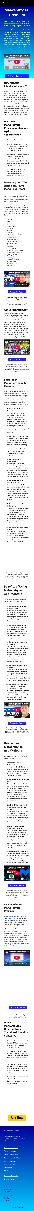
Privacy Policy (8, 1195)
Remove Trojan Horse (11, 1154)
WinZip (6, 1170)
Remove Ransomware (11, 1148)
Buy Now (17, 1118)
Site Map (6, 1198)
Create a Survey (9, 1179)
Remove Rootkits (9, 1164)
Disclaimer (7, 1191)
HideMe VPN (8, 1167)
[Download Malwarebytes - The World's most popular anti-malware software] (17, 992)
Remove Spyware (9, 1161)
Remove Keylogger (10, 1151)
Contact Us (7, 1200)
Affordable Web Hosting (11, 1176)
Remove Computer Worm (12, 1158)
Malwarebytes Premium (11, 23)
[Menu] (30, 3)
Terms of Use (8, 1189)
